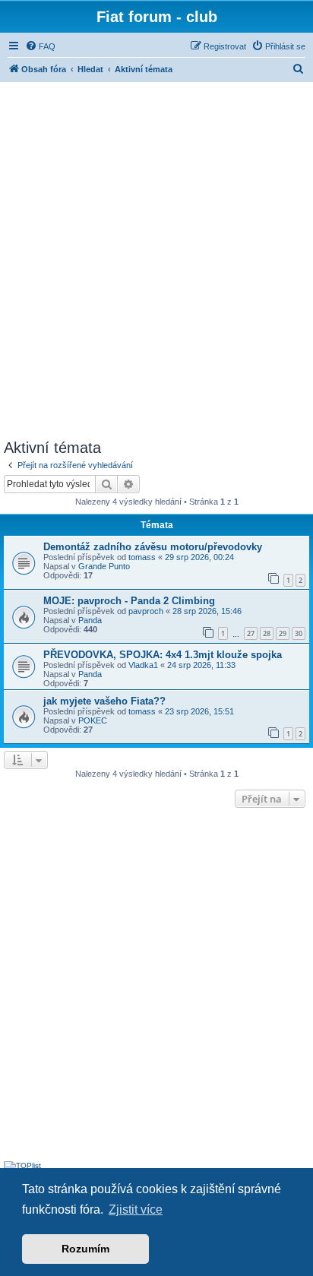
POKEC (92, 720)
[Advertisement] (156, 258)
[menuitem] (40, 46)
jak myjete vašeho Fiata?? (104, 701)
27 (251, 633)
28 (266, 633)
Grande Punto (104, 566)
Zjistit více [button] (136, 1209)
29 (282, 633)
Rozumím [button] (85, 1249)
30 (298, 633)
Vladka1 (143, 665)
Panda (90, 620)
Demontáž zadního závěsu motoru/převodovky (152, 547)
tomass (142, 557)
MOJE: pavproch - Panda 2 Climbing (129, 600)
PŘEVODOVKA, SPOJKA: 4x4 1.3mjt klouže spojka (162, 654)
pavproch (145, 611)
